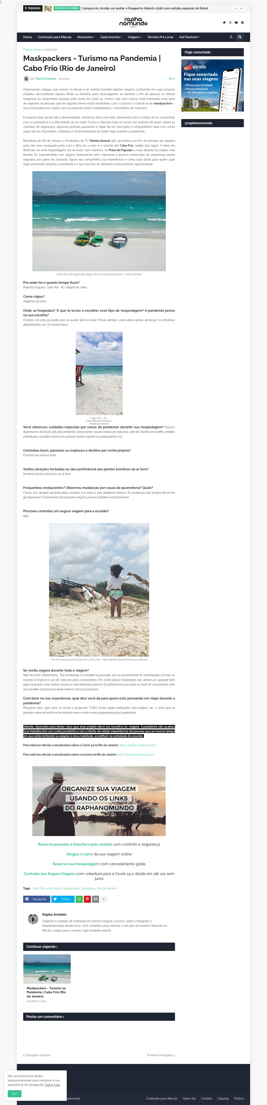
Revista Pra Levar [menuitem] (161, 37)
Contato (206, 1098)
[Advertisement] (212, 231)
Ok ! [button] (14, 1093)
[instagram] (230, 22)
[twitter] (224, 22)
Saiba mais (52, 1084)
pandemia (89, 888)
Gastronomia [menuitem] (110, 37)
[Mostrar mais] (103, 899)
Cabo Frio (50, 49)
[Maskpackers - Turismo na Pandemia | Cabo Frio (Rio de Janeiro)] (47, 969)
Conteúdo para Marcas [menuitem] (54, 37)
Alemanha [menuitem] (84, 37)
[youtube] (236, 22)
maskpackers (71, 888)
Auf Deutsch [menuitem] (188, 37)
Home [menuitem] (27, 37)
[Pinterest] (87, 899)
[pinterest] (242, 22)
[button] (235, 8)
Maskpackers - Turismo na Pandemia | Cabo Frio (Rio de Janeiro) (46, 992)
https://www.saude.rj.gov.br (137, 745)
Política (239, 1098)
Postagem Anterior (38, 1055)
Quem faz (189, 1098)
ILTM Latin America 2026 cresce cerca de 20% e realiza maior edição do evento (140, 8)
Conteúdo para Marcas (162, 1098)
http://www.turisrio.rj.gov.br (135, 754)
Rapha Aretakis (54, 915)
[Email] (95, 899)
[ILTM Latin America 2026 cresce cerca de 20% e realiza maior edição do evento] (48, 8)
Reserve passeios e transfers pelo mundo (75, 844)
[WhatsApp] (79, 899)
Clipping (223, 1098)
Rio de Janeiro (107, 888)
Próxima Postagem (160, 1055)
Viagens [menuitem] (134, 37)
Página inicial (32, 49)
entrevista (53, 888)
